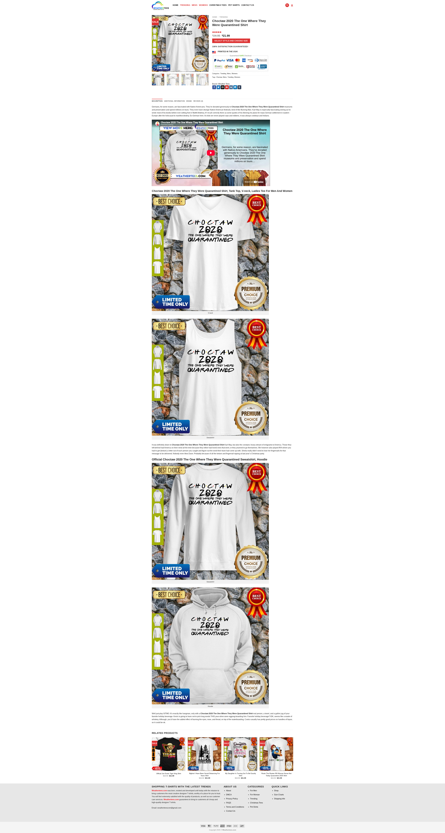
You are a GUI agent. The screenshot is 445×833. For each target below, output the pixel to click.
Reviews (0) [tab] (198, 101)
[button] (292, 5)
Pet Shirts (234, 5)
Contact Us (247, 5)
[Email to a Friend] (223, 87)
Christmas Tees (218, 5)
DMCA (229, 795)
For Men (253, 791)
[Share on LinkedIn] (235, 87)
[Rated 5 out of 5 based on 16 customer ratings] (240, 32)
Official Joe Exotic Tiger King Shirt (168, 773)
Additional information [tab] (174, 101)
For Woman (255, 795)
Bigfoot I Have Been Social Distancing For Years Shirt (204, 774)
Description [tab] (157, 101)
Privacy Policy (232, 799)
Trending (185, 5)
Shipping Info (279, 799)
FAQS (228, 803)
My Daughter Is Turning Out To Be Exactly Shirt (240, 774)
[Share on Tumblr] (239, 87)
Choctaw (219, 77)
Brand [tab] (189, 101)
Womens (203, 5)
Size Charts (279, 795)
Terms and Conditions (235, 807)
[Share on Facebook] (214, 87)
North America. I (199, 113)
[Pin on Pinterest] (227, 87)
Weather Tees (224, 84)
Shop (276, 791)
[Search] (287, 5)
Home (175, 5)
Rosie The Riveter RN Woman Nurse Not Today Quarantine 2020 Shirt (276, 774)
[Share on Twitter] (218, 87)
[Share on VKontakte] (231, 87)
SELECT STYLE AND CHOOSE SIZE (231, 41)
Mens (194, 5)
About (228, 791)
